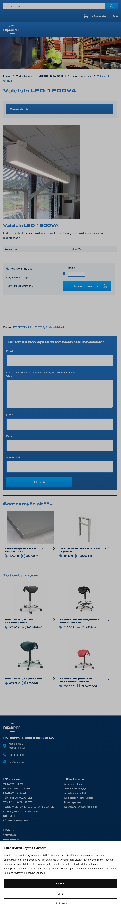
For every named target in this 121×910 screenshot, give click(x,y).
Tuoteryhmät (19, 109)
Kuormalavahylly (73, 784)
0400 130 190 (16, 755)
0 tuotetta (104, 15)
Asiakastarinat (11, 839)
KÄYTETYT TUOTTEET (15, 820)
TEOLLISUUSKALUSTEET (17, 802)
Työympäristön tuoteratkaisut (80, 807)
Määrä (71, 268)
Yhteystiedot (10, 835)
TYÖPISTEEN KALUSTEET (51, 76)
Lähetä (39, 482)
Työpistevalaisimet (81, 76)
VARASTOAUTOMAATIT (16, 788)
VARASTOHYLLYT (13, 784)
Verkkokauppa (24, 76)
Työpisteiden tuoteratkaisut (79, 798)
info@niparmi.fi (17, 762)
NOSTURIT (9, 816)
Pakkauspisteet (72, 802)
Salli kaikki (60, 883)
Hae (111, 6)
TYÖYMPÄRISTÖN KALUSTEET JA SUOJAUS (28, 807)
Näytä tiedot (60, 903)
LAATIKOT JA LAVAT (14, 793)
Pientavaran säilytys (75, 788)
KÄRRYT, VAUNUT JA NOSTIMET (21, 811)
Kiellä (60, 894)
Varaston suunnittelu (75, 793)
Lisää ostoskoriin (87, 286)
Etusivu (7, 76)
